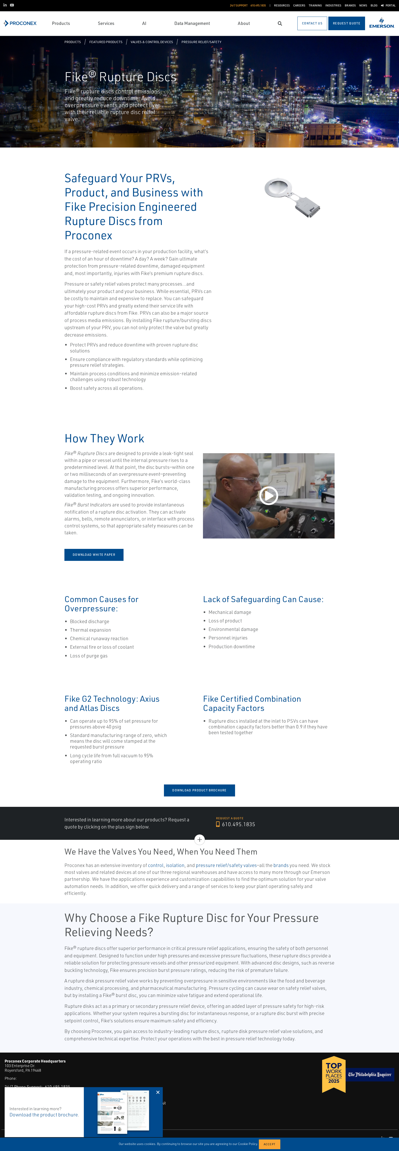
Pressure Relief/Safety (201, 42)
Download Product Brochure (199, 790)
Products (72, 42)
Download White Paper (94, 554)
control (156, 865)
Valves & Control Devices (152, 42)
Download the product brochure (43, 1115)
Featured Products (105, 42)
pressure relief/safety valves (226, 865)
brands (281, 865)
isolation (175, 865)
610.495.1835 (238, 824)
